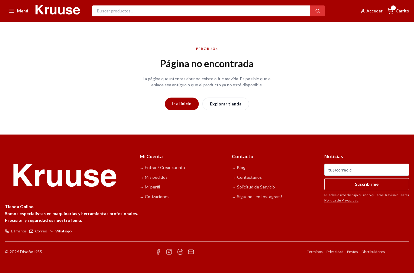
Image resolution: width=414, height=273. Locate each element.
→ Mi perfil (150, 186)
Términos (315, 251)
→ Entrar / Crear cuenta (162, 167)
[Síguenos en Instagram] (169, 252)
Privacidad (334, 251)
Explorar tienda (226, 103)
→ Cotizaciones (154, 196)
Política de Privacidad (341, 200)
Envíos (352, 251)
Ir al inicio (182, 103)
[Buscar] (317, 10)
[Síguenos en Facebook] (158, 252)
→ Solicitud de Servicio (253, 186)
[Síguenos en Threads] (180, 252)
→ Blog (238, 167)
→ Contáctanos (247, 177)
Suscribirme (367, 184)
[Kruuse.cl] (57, 10)
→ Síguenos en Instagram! (257, 196)
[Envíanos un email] (191, 252)
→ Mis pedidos (154, 177)
